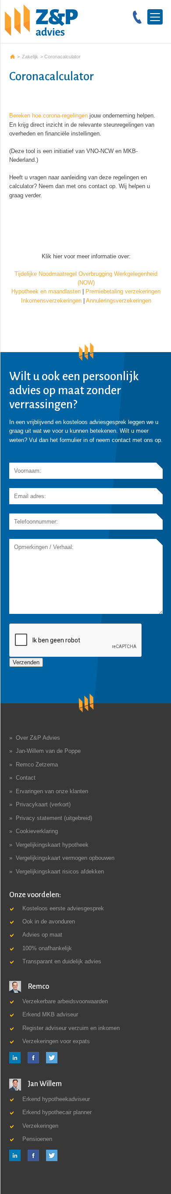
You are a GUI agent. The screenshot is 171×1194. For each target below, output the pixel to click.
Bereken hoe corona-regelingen (48, 115)
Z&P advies (12, 56)
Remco (37, 987)
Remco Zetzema (37, 764)
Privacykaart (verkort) (43, 804)
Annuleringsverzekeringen (118, 300)
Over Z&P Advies (38, 737)
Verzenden (26, 662)
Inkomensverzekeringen (51, 300)
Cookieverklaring (37, 831)
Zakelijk (30, 56)
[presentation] (75, 641)
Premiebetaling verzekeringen (123, 291)
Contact (26, 777)
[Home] (41, 20)
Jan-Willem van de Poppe (48, 751)
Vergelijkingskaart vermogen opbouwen (65, 858)
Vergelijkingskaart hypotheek (52, 844)
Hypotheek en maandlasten (46, 291)
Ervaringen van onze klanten (52, 791)
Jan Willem (44, 1084)
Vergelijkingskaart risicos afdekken (60, 871)
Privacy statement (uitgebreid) (54, 818)
